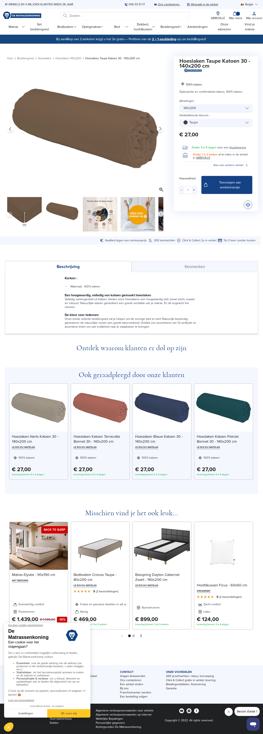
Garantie (171, 688)
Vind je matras (250, 26)
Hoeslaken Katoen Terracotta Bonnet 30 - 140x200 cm (97, 439)
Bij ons (124, 688)
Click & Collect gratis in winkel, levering (191, 680)
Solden (54, 723)
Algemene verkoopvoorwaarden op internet (123, 714)
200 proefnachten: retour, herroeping (190, 676)
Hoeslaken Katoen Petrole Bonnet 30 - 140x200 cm (218, 439)
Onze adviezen (224, 26)
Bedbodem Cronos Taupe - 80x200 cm (95, 577)
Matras (13, 26)
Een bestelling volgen (134, 696)
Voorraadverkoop (61, 719)
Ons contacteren (130, 680)
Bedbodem (65, 26)
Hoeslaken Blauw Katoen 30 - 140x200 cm (159, 439)
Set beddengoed (39, 26)
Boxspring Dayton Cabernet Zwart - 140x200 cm (157, 577)
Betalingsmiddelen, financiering (186, 684)
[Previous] (68, 39)
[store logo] (22, 15)
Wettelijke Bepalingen (109, 719)
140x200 (189, 108)
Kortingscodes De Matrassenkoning (118, 727)
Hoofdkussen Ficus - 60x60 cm (222, 585)
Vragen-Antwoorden (132, 676)
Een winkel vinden (131, 684)
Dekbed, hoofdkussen (143, 26)
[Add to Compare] (248, 205)
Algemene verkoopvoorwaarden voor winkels (124, 710)
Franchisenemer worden (135, 692)
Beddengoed (169, 26)
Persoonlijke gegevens (110, 723)
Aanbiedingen (197, 26)
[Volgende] (195, 39)
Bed (117, 26)
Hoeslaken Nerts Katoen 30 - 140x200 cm (35, 439)
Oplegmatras (91, 26)
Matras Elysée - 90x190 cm (33, 574)
